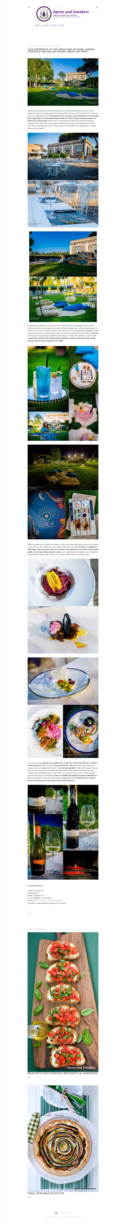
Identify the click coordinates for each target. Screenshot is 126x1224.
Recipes (45, 25)
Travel (54, 25)
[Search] (96, 6)
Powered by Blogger (65, 1213)
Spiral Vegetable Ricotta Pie (46, 1194)
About (38, 25)
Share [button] (29, 914)
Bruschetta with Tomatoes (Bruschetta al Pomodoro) (63, 1073)
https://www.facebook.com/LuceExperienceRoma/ (48, 901)
